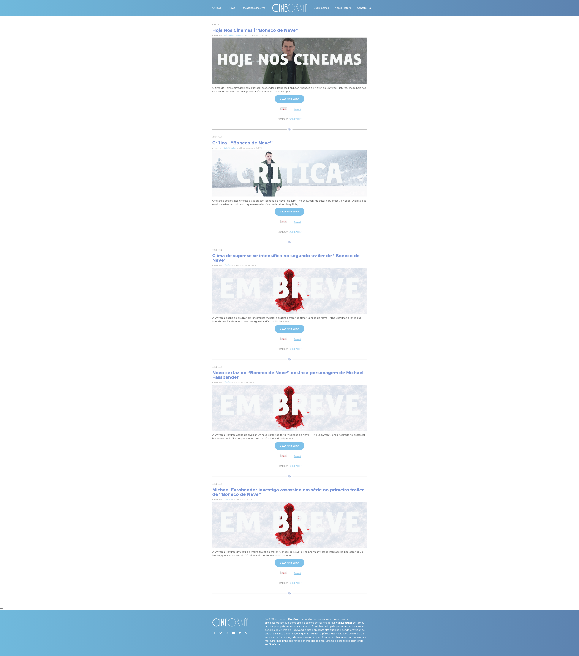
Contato (362, 8)
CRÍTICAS (217, 137)
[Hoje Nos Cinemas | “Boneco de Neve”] (289, 60)
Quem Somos (321, 8)
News (231, 8)
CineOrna (228, 265)
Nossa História (343, 8)
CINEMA (216, 25)
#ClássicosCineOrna (254, 8)
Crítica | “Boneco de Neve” (242, 143)
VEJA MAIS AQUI (289, 99)
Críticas (216, 8)
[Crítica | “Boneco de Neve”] (289, 173)
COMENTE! (289, 119)
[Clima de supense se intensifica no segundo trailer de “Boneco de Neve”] (289, 290)
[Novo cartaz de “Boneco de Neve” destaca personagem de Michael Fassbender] (289, 407)
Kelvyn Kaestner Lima (233, 35)
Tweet (297, 109)
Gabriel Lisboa (230, 148)
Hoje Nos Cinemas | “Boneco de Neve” (255, 30)
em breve (217, 250)
